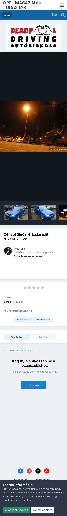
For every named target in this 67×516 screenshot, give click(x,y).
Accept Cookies (17, 510)
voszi (17, 248)
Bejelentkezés (33, 385)
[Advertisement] (33, 429)
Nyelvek (19, 479)
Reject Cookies (42, 510)
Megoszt (18, 336)
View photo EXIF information (33, 319)
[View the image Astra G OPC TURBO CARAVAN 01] (43, 212)
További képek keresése (28, 256)
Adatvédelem (42, 479)
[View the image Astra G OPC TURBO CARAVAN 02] (16, 212)
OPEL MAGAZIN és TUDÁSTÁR (22, 5)
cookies (16, 488)
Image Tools (51, 194)
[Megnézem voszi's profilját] (8, 251)
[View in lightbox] (33, 126)
